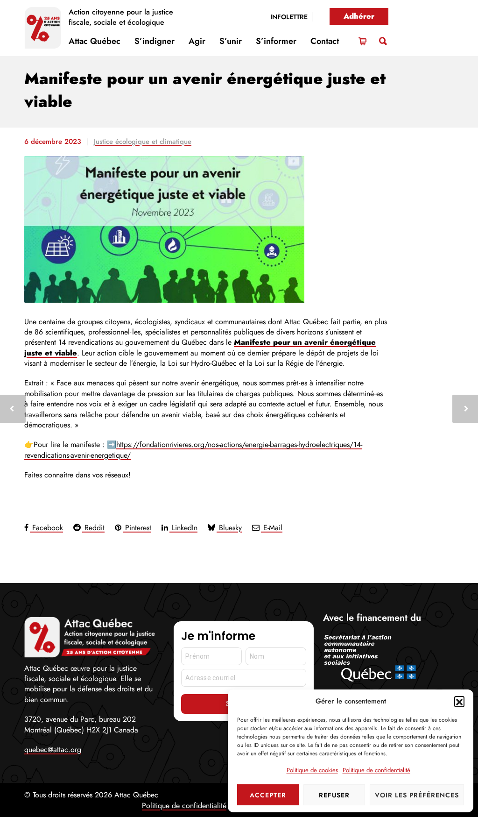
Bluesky (229, 527)
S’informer (276, 41)
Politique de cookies (312, 770)
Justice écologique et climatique (142, 141)
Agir (197, 41)
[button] (459, 701)
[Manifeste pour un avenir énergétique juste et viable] (206, 229)
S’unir (230, 41)
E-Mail (271, 527)
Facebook (46, 527)
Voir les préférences (417, 795)
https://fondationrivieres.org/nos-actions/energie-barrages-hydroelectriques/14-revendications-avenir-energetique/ (193, 449)
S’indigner (154, 41)
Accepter (268, 795)
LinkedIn (183, 527)
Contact (324, 41)
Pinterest (137, 527)
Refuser (334, 795)
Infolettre (289, 16)
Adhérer (359, 16)
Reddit (93, 527)
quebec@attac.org (52, 749)
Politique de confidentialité (376, 770)
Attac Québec (94, 41)
